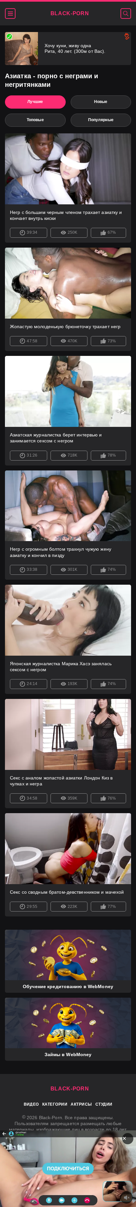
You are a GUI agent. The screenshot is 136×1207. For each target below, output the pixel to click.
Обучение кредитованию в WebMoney (68, 986)
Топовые (35, 120)
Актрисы (81, 1104)
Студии (104, 1104)
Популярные (101, 120)
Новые (101, 101)
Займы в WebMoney (68, 1054)
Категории (54, 1104)
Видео (31, 1104)
